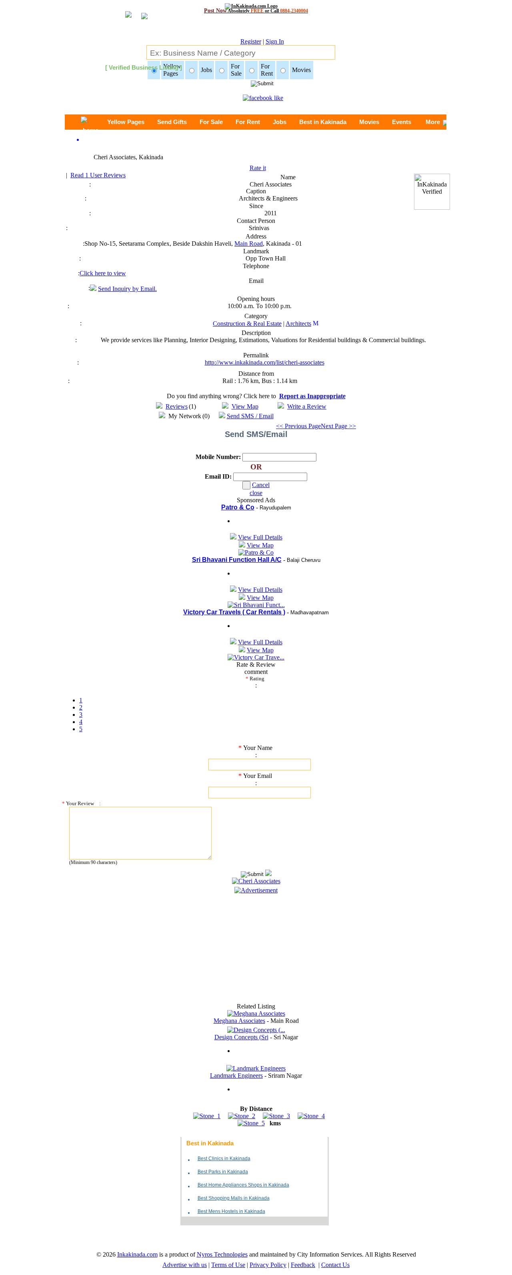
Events (401, 121)
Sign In (275, 41)
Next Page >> (338, 426)
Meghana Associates (239, 1020)
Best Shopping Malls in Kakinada (234, 1198)
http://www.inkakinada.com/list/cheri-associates (264, 362)
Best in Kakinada (322, 121)
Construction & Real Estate (247, 323)
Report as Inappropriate (312, 396)
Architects (298, 323)
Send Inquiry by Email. (127, 288)
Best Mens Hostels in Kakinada (231, 1211)
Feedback (303, 1264)
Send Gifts (172, 121)
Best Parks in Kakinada (223, 1172)
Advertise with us (184, 1264)
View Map (245, 406)
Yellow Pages (125, 121)
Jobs (279, 121)
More (433, 121)
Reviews (177, 406)
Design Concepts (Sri (241, 1037)
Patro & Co (237, 507)
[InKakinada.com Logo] (256, 6)
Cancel (261, 484)
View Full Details (260, 537)
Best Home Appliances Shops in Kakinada (243, 1185)
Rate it (258, 167)
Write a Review (306, 406)
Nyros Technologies (222, 1254)
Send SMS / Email (250, 416)
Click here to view (103, 273)
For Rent (248, 121)
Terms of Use (228, 1264)
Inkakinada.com (137, 1254)
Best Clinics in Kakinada (224, 1158)
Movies (369, 121)
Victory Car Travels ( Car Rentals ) (234, 612)
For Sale (211, 121)
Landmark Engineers (236, 1075)
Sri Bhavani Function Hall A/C (237, 559)
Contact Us (335, 1264)
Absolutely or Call (256, 11)
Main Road (248, 243)
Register (250, 41)
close (256, 492)
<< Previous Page (298, 426)
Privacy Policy (268, 1264)
